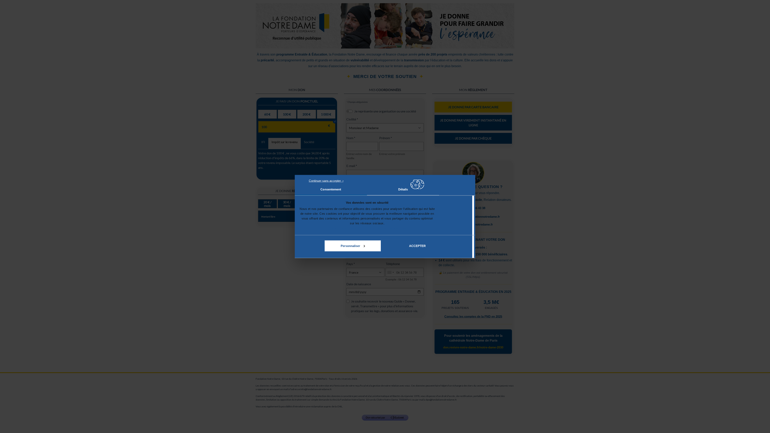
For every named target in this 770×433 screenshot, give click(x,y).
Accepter (417, 245)
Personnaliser (350, 245)
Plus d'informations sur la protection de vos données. (367, 228)
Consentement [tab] (330, 189)
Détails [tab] (403, 189)
